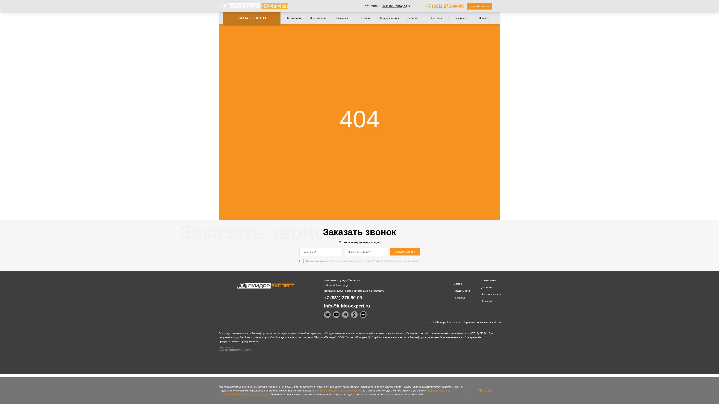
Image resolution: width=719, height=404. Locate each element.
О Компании (294, 17)
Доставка (412, 17)
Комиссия (342, 17)
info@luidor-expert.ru (347, 305)
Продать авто (461, 290)
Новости (484, 17)
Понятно (485, 390)
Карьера (486, 300)
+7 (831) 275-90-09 (445, 6)
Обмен (365, 17)
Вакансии (460, 17)
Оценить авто (318, 17)
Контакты (436, 17)
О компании (488, 280)
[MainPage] (254, 6)
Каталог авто (252, 18)
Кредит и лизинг (389, 17)
